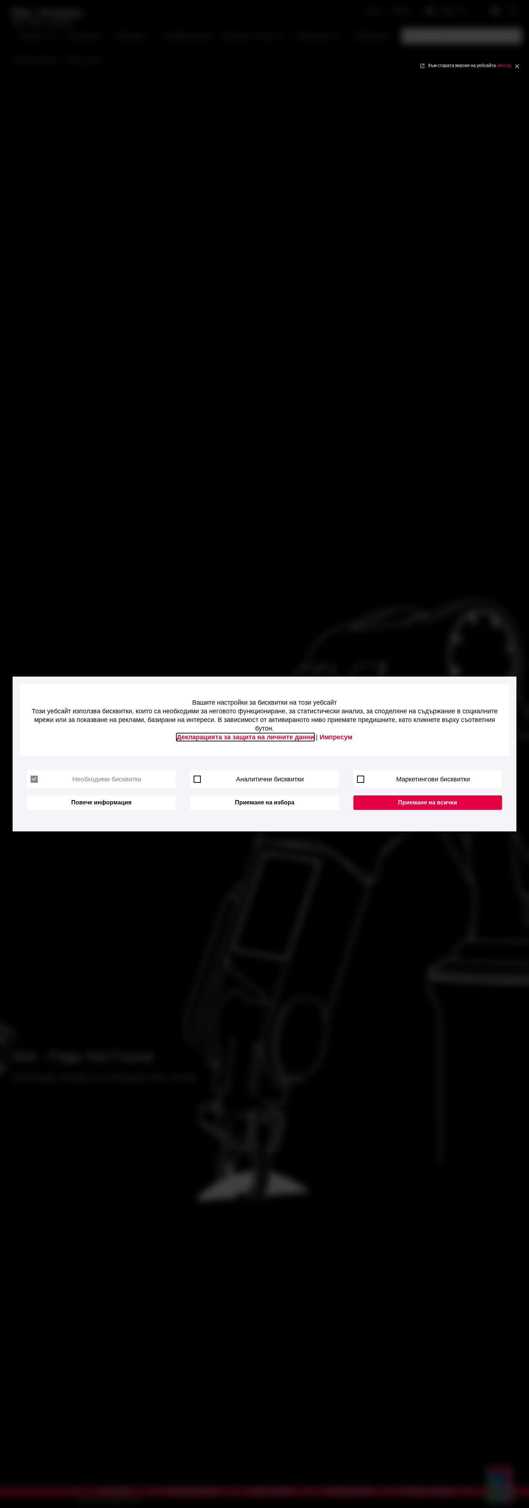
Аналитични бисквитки (270, 779)
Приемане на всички (427, 802)
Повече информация (101, 802)
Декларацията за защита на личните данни (245, 737)
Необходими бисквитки (106, 779)
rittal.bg (504, 65)
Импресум (336, 737)
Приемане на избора (264, 802)
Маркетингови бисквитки (433, 779)
